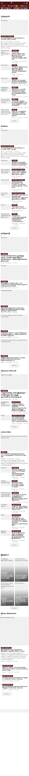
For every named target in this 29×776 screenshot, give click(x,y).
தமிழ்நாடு (22, 5)
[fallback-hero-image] (14, 27)
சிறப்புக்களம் (11, 5)
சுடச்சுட (4, 5)
